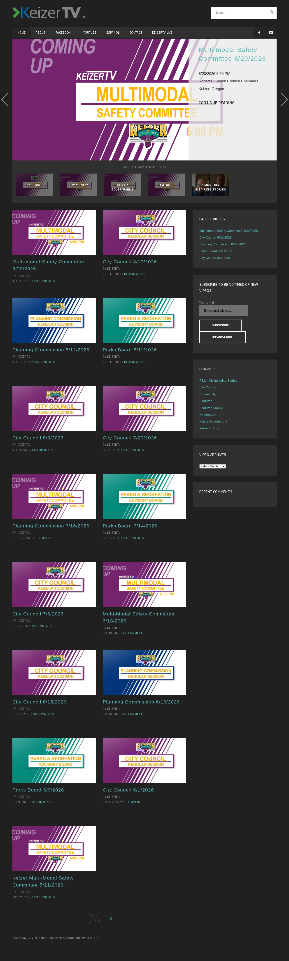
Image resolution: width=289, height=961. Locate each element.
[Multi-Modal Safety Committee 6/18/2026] (144, 584)
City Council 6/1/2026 (128, 789)
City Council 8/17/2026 (130, 261)
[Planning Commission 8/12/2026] (54, 320)
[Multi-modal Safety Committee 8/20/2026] (54, 232)
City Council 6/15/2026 (39, 701)
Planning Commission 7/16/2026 (50, 525)
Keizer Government (213, 421)
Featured (205, 401)
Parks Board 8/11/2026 (130, 349)
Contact (135, 32)
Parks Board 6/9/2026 (38, 789)
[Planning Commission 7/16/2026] (54, 496)
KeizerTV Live (162, 32)
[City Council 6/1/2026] (144, 760)
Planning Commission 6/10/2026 (141, 701)
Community (207, 394)
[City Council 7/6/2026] (54, 584)
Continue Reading (217, 103)
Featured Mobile (211, 408)
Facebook (64, 32)
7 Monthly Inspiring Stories (218, 380)
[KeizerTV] (49, 15)
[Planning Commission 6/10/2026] (144, 672)
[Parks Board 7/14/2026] (144, 496)
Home (21, 32)
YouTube (89, 32)
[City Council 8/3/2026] (54, 408)
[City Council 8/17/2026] (144, 232)
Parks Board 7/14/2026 (130, 525)
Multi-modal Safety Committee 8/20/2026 (228, 230)
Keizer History (209, 428)
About (41, 32)
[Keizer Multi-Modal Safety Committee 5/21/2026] (54, 848)
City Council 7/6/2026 (38, 613)
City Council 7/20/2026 (130, 437)
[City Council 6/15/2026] (54, 672)
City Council (207, 387)
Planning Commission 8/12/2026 (50, 349)
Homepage (207, 414)
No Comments (44, 281)
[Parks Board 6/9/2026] (54, 760)
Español (112, 32)
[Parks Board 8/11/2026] (144, 320)
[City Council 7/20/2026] (144, 408)
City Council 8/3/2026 (38, 437)
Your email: (207, 302)
